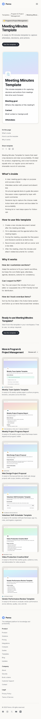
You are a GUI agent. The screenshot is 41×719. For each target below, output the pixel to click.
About (4, 670)
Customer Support (8, 681)
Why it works (6, 139)
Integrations (6, 643)
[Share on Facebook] (13, 149)
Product (4, 632)
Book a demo (6, 677)
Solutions (5, 636)
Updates (5, 661)
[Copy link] (3, 149)
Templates (5, 15)
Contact (4, 684)
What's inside (6, 133)
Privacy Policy (6, 693)
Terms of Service (7, 697)
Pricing (4, 640)
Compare (5, 647)
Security (4, 674)
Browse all (32, 352)
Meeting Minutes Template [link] (33, 15)
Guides (4, 650)
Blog (3, 657)
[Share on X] (6, 149)
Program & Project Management (17, 15)
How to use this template (10, 136)
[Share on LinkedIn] (9, 149)
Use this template (10, 44)
